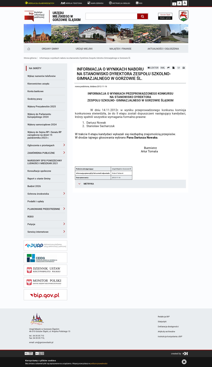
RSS (140, 3)
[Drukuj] (184, 67)
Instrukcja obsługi (121, 3)
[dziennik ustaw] (45, 270)
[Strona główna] (28, 49)
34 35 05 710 (38, 336)
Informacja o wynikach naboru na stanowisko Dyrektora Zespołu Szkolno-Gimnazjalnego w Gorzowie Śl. (85, 58)
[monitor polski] (45, 282)
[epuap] (45, 245)
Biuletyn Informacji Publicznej (36, 16)
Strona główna (30, 58)
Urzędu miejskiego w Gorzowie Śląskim (67, 16)
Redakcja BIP (164, 316)
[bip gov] (45, 294)
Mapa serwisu (97, 3)
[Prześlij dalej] (169, 67)
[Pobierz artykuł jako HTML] (179, 67)
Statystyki (162, 321)
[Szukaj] (142, 16)
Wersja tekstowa (74, 3)
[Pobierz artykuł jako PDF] (173, 67)
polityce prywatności (98, 363)
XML (162, 67)
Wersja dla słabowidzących (41, 3)
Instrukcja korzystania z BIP (170, 336)
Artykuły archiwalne (166, 331)
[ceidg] (45, 257)
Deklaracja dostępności (168, 326)
